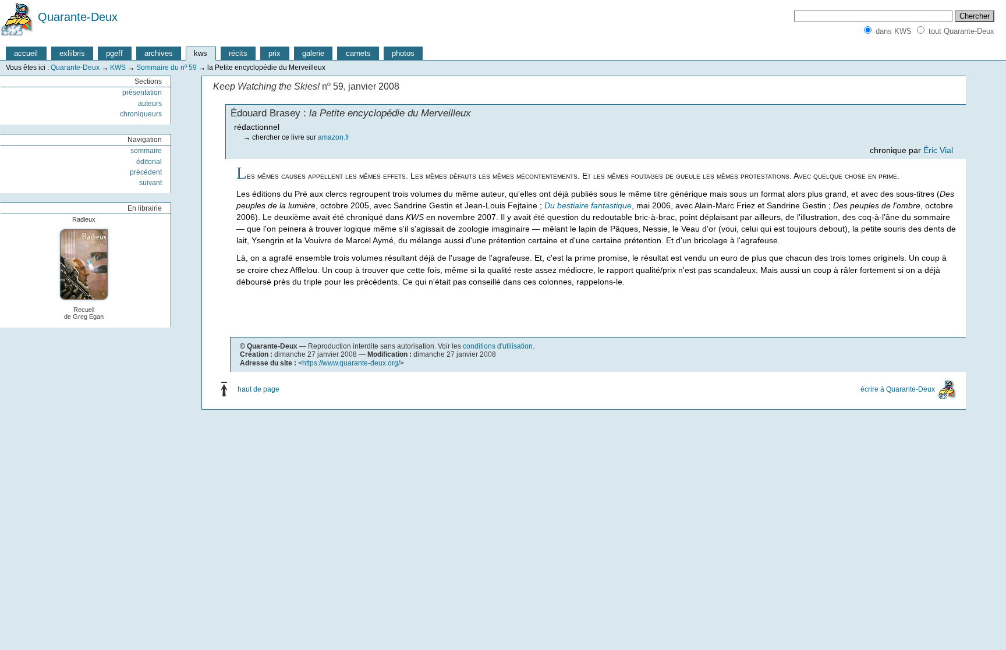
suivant (150, 183)
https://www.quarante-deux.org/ (351, 363)
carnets (358, 53)
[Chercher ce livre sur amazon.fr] (86, 264)
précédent (146, 172)
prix (274, 53)
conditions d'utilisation (498, 346)
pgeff (114, 53)
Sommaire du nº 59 (166, 67)
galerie (313, 53)
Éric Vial (938, 150)
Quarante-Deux (78, 16)
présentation (142, 92)
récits (238, 53)
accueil (26, 53)
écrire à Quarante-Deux (897, 389)
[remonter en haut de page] (227, 389)
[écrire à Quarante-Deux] (947, 389)
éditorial (149, 162)
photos (403, 53)
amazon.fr (333, 137)
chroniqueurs (141, 114)
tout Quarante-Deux (961, 31)
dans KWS (894, 31)
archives (158, 53)
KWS (118, 67)
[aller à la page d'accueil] (17, 16)
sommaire (146, 151)
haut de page (258, 389)
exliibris (72, 53)
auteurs (150, 104)
